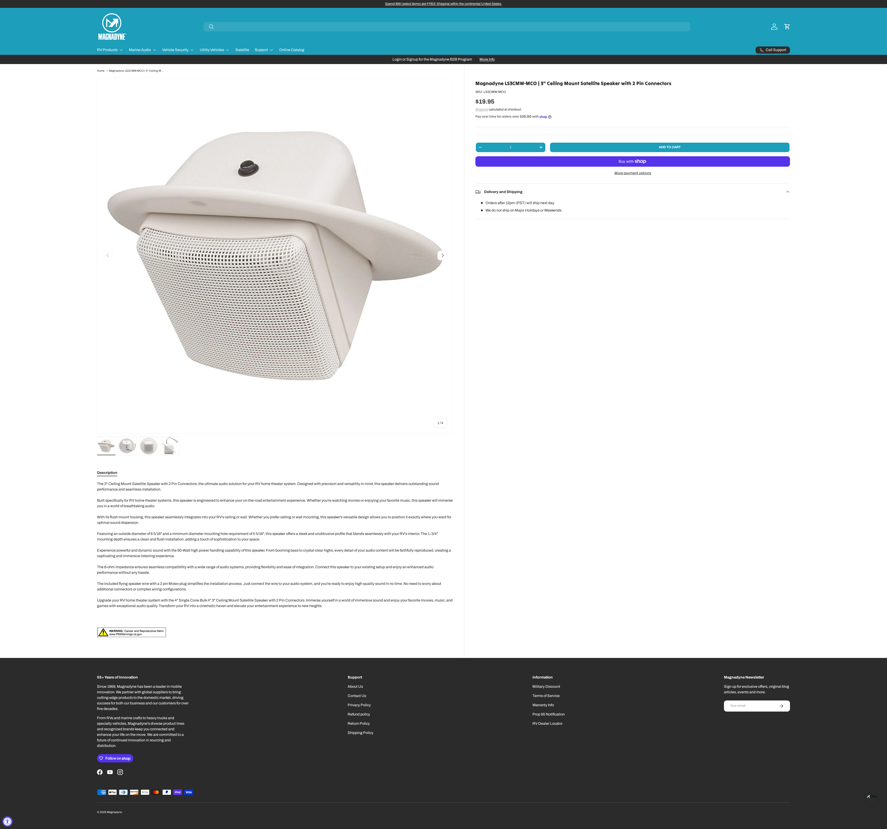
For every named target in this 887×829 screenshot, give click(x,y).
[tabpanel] (275, 559)
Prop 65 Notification (548, 714)
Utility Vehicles (212, 50)
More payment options (632, 173)
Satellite (242, 50)
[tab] (107, 472)
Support (261, 50)
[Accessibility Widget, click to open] (7, 821)
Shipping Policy (360, 733)
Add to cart (670, 147)
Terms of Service (546, 696)
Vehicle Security (175, 50)
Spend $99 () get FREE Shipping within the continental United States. (443, 4)
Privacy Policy (359, 705)
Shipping (481, 109)
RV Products (107, 50)
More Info (487, 59)
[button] (787, 26)
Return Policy (359, 723)
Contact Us (357, 696)
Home (101, 70)
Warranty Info (543, 705)
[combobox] (447, 26)
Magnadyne (114, 812)
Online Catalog (291, 50)
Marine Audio (140, 50)
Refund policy (359, 714)
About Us (355, 686)
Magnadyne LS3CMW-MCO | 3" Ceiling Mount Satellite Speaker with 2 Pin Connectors (136, 70)
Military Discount (546, 686)
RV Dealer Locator (547, 723)
